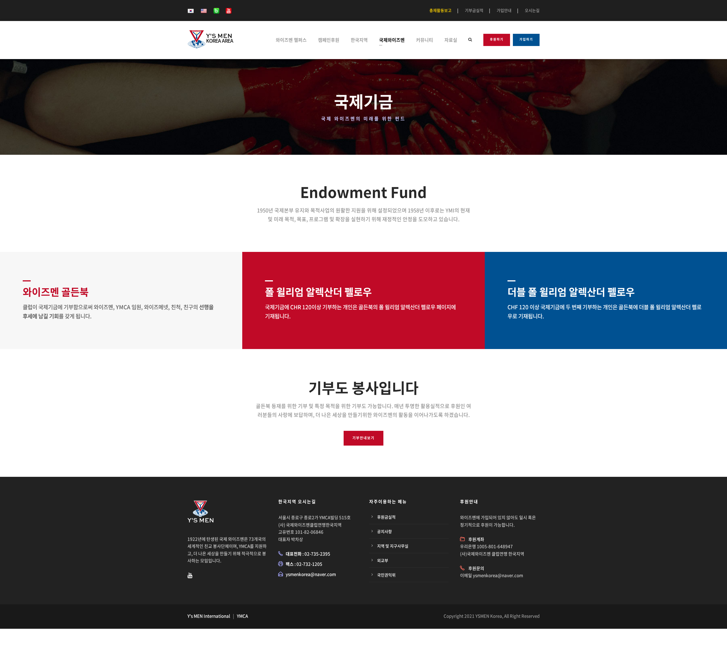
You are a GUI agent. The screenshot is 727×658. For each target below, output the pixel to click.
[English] (203, 10)
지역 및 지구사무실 (392, 546)
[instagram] (189, 575)
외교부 (382, 560)
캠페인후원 (328, 39)
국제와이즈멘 (392, 39)
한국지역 (359, 39)
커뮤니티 (424, 39)
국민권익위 (386, 575)
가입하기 (526, 39)
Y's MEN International (208, 616)
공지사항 (384, 531)
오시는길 (532, 10)
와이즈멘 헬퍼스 (291, 39)
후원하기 (497, 39)
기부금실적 (474, 10)
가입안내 (504, 10)
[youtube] (228, 10)
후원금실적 (386, 517)
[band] (216, 10)
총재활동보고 (440, 10)
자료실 (450, 39)
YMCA (242, 616)
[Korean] (190, 10)
